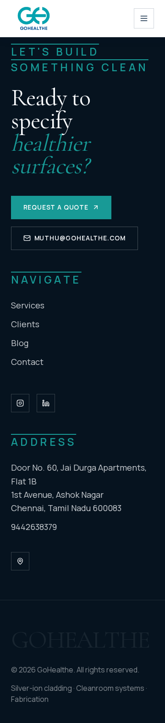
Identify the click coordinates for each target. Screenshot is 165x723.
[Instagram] (20, 403)
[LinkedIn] (46, 403)
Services (27, 305)
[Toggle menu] (144, 18)
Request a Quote (55, 207)
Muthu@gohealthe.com (80, 238)
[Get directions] (20, 561)
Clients (25, 324)
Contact (27, 361)
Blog (19, 342)
